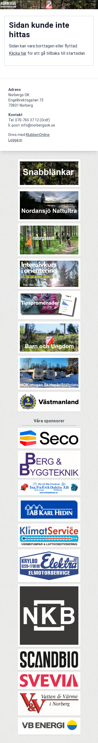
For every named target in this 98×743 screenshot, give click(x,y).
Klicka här (17, 53)
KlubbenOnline (38, 135)
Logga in (15, 140)
